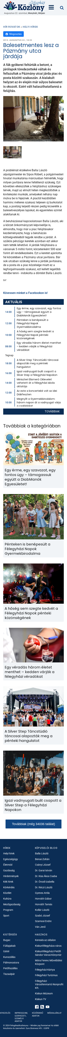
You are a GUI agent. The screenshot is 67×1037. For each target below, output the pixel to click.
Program (8, 909)
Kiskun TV (40, 999)
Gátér (6, 951)
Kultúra (7, 898)
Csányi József (43, 864)
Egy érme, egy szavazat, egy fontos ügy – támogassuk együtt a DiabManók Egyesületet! (39, 312)
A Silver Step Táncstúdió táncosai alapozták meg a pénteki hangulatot (37, 363)
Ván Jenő (40, 926)
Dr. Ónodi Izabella (44, 881)
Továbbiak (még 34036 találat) (33, 824)
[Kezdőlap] (24, 6)
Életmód (7, 864)
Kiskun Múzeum (44, 993)
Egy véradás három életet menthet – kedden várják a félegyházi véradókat (39, 346)
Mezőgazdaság (11, 904)
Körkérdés (8, 887)
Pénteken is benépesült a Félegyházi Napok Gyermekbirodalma (32, 323)
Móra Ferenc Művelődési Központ (48, 962)
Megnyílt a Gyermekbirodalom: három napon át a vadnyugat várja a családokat (39, 402)
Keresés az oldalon (45, 940)
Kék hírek (8, 881)
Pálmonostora (11, 962)
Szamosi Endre (43, 921)
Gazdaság (9, 870)
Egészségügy (10, 859)
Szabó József (42, 915)
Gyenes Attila (42, 892)
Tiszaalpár (9, 974)
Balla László (41, 853)
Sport (6, 915)
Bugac (6, 940)
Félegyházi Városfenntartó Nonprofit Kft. (49, 984)
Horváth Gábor (43, 898)
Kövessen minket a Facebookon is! (25, 293)
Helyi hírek (30, 26)
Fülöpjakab (9, 945)
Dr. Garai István (43, 870)
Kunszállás (9, 957)
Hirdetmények (11, 876)
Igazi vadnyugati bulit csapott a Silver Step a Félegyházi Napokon (37, 373)
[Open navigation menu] (51, 7)
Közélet (7, 892)
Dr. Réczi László (43, 887)
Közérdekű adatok (37, 1014)
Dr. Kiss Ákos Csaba (46, 876)
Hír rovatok (11, 26)
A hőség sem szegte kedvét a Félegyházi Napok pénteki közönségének (35, 335)
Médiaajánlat (54, 1013)
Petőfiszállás (10, 968)
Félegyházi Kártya (45, 969)
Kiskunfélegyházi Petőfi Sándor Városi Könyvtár (48, 953)
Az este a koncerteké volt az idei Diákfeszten (37, 392)
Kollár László (42, 909)
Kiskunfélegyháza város (48, 945)
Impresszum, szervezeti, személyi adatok (21, 1017)
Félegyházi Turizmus (46, 975)
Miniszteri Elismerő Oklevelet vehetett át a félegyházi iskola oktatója (36, 383)
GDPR (46, 1028)
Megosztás (15, 33)
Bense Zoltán (42, 859)
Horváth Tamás (43, 904)
